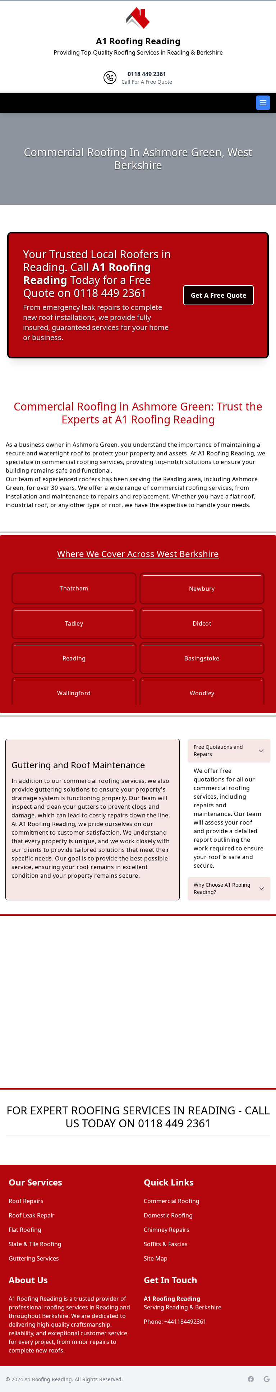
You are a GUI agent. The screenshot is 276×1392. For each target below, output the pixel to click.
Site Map (155, 1258)
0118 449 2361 (174, 1123)
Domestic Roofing (168, 1215)
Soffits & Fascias (166, 1244)
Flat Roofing (25, 1230)
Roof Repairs (26, 1201)
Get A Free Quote (219, 295)
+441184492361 (185, 1322)
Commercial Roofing (171, 1201)
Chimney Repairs (166, 1230)
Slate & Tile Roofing (35, 1244)
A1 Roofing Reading (138, 41)
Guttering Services (34, 1258)
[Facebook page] (250, 1379)
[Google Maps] (266, 1379)
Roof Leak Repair (32, 1215)
